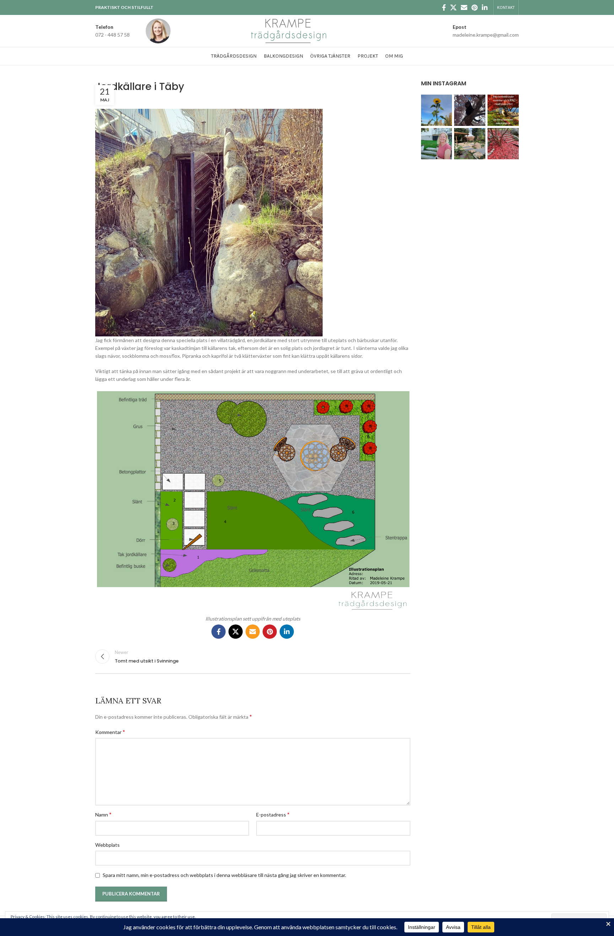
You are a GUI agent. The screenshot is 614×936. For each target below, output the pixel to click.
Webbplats (107, 845)
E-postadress (273, 814)
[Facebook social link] (444, 7)
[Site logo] (289, 30)
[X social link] (453, 7)
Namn (103, 814)
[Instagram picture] (436, 110)
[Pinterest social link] (474, 7)
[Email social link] (464, 7)
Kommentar (110, 731)
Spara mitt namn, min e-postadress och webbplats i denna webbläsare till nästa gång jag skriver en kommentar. (224, 875)
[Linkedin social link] (485, 7)
